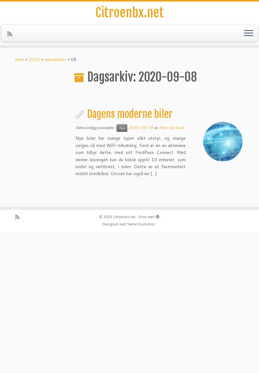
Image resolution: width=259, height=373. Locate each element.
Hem (19, 59)
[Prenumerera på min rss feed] (11, 34)
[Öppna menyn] (248, 33)
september (55, 59)
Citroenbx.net (129, 12)
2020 (34, 59)
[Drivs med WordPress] (157, 215)
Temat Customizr (141, 224)
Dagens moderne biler (130, 114)
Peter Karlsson (171, 127)
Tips (122, 128)
